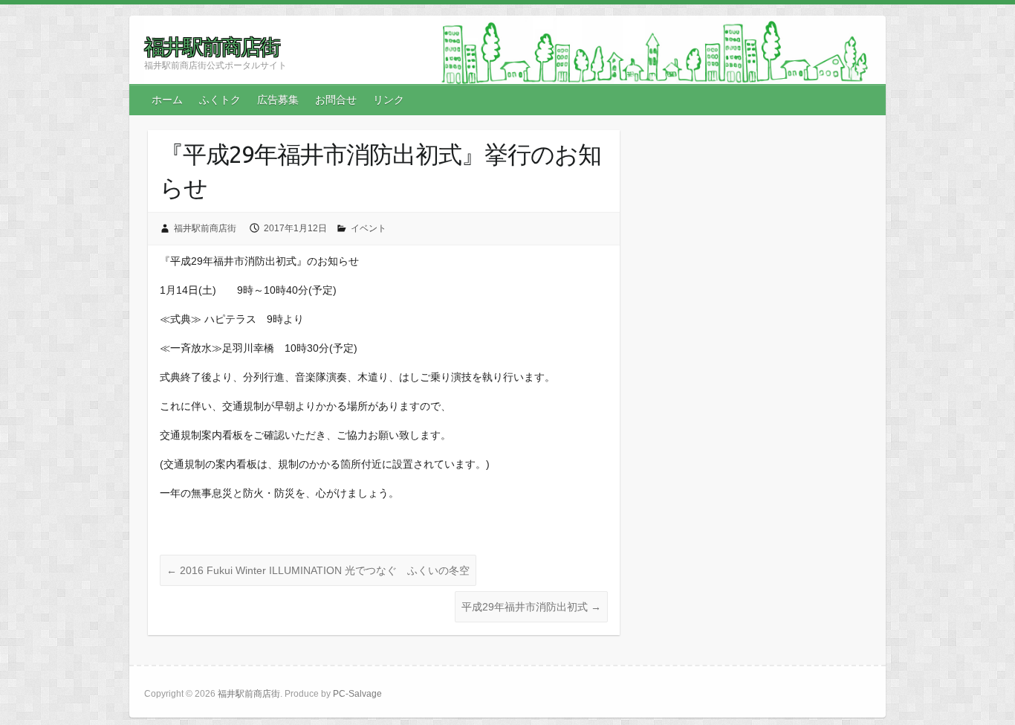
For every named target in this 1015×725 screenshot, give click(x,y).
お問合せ (336, 100)
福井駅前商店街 (211, 47)
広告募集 (278, 100)
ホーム (167, 100)
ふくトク (220, 100)
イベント (368, 228)
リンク (388, 100)
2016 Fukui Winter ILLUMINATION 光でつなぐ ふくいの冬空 (318, 570)
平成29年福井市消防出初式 (531, 607)
